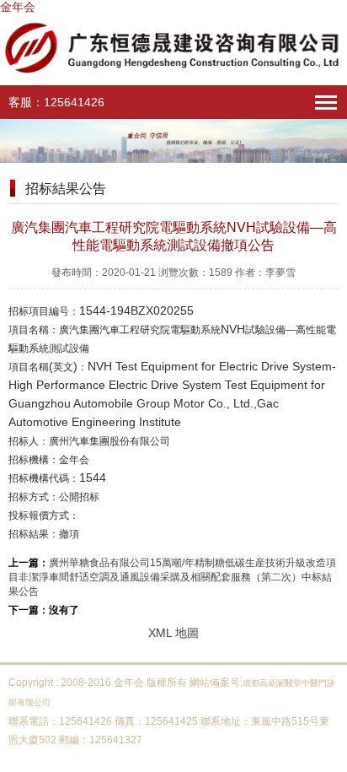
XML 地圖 (173, 633)
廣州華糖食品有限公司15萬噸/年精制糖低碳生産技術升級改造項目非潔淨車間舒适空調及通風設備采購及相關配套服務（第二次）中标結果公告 (172, 577)
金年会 (17, 6)
